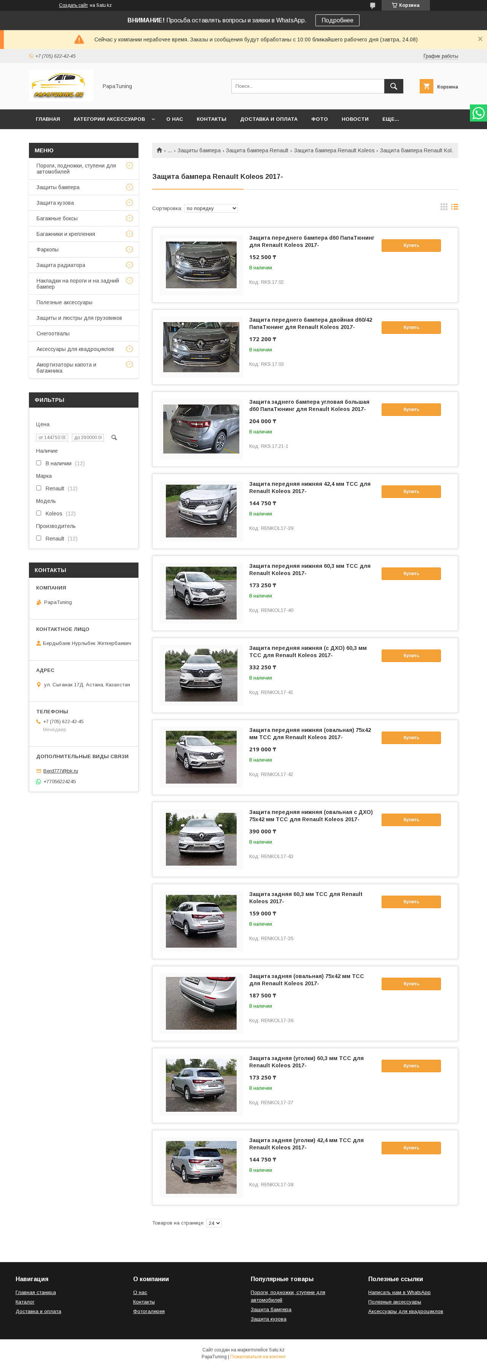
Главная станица (36, 1292)
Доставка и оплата (269, 119)
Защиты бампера (199, 150)
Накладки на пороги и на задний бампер (78, 284)
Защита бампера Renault (257, 150)
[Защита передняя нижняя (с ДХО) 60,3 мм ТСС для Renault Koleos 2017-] (201, 675)
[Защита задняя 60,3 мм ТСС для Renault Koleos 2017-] (201, 921)
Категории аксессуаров (109, 119)
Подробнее (337, 20)
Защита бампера (271, 1309)
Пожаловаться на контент (258, 1356)
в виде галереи (444, 208)
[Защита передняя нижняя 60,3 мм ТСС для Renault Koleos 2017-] (201, 593)
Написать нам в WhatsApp (399, 1292)
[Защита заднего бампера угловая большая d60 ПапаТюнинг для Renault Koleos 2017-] (201, 429)
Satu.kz (277, 1350)
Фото (319, 119)
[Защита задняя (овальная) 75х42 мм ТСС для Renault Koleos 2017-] (201, 1003)
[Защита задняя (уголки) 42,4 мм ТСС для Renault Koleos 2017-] (201, 1167)
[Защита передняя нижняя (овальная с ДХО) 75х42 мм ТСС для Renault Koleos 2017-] (201, 839)
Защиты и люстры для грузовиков (79, 318)
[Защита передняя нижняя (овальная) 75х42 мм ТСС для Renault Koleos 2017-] (201, 757)
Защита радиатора (61, 265)
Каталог (25, 1302)
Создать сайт (73, 5)
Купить (411, 245)
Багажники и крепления (66, 234)
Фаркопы (48, 250)
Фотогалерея (149, 1311)
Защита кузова (55, 203)
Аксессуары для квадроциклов (75, 349)
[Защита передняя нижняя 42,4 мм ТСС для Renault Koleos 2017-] (201, 511)
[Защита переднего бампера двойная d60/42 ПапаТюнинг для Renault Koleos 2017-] (201, 347)
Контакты (211, 119)
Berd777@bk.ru (60, 771)
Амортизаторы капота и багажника (66, 368)
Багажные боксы (57, 218)
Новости (355, 119)
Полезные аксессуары (64, 302)
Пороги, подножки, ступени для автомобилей (76, 169)
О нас (174, 119)
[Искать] (393, 86)
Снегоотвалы (53, 333)
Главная (48, 119)
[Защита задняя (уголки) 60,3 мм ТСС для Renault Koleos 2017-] (201, 1085)
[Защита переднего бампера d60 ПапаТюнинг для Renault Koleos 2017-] (201, 265)
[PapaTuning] (61, 99)
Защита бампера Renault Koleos (334, 150)
